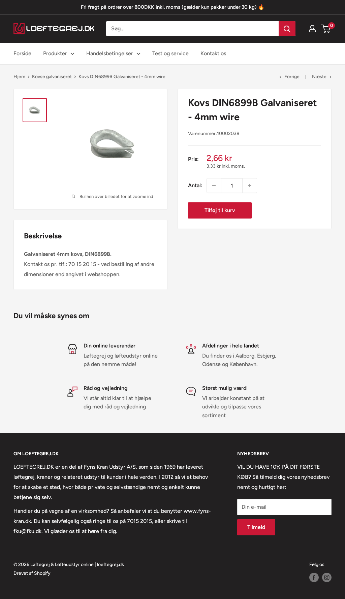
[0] (326, 29)
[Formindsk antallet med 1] (214, 185)
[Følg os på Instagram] (327, 577)
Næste (319, 76)
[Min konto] (312, 28)
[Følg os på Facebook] (314, 577)
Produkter (55, 53)
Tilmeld (256, 527)
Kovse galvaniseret (52, 76)
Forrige (292, 76)
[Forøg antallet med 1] (250, 185)
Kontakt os (213, 53)
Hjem (19, 76)
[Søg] (287, 28)
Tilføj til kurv (220, 210)
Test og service (170, 53)
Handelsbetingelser (109, 53)
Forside (22, 53)
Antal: (195, 185)
